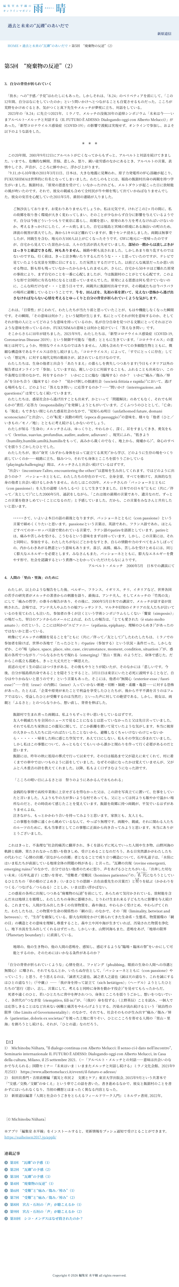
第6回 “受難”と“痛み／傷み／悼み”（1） (43, 1190)
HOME (13, 45)
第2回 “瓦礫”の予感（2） (31, 1169)
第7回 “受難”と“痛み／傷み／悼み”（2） (43, 1197)
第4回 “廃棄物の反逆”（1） (32, 1183)
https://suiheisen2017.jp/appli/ (30, 1137)
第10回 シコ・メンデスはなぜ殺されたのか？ (46, 1218)
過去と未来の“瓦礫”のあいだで (45, 45)
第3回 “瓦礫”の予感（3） (31, 1176)
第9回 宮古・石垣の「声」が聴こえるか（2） (47, 1211)
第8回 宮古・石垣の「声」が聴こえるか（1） (46, 1204)
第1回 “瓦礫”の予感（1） (31, 1162)
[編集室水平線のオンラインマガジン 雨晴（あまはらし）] (35, 8)
